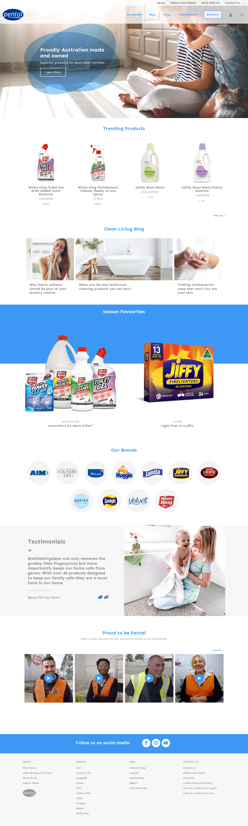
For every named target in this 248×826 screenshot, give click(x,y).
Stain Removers (138, 788)
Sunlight (80, 803)
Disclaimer (189, 778)
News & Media (31, 783)
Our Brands (134, 14)
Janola (80, 783)
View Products (188, 14)
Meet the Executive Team (37, 773)
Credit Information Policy (198, 783)
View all (218, 215)
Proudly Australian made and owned (72, 53)
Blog (152, 14)
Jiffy (78, 788)
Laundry (134, 773)
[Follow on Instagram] (156, 743)
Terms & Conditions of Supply (200, 788)
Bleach (133, 783)
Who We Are (29, 768)
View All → (218, 650)
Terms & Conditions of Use (198, 793)
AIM (78, 768)
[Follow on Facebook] (146, 743)
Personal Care (137, 768)
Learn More (53, 72)
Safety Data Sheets (183, 2)
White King (82, 813)
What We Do (30, 778)
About (161, 2)
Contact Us (232, 2)
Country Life (83, 773)
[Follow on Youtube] (166, 743)
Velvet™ (80, 808)
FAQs (167, 14)
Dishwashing (137, 778)
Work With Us (210, 2)
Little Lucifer (83, 793)
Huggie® (81, 778)
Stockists (212, 14)
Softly (79, 798)
